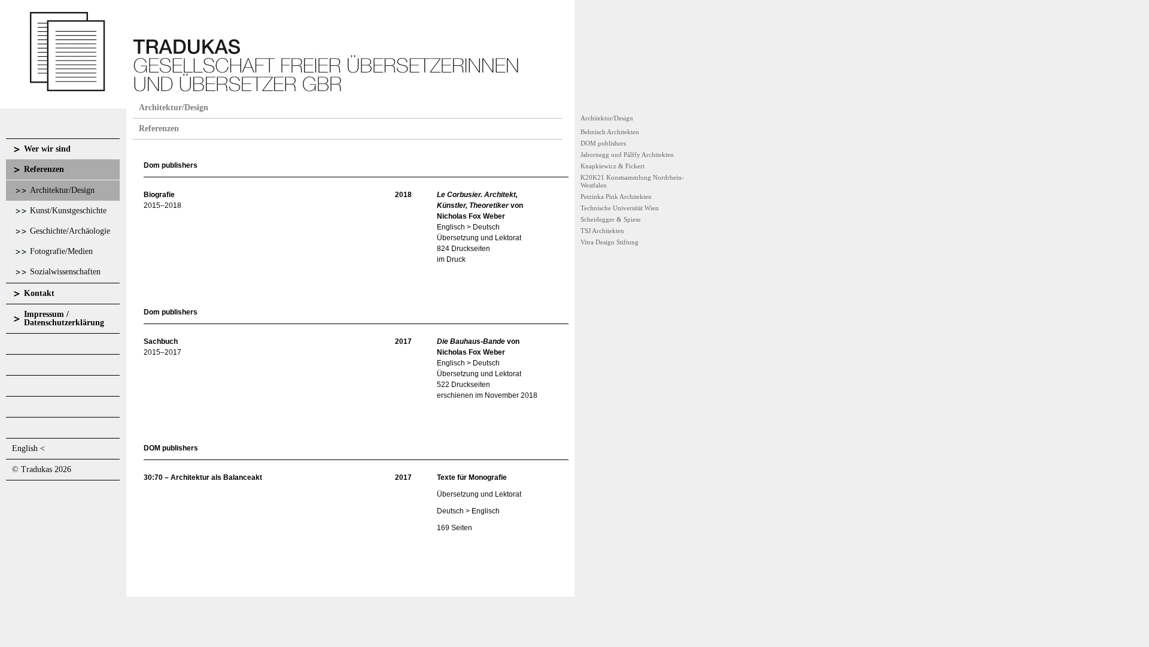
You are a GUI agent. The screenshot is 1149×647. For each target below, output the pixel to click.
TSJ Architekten (602, 230)
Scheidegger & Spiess (610, 219)
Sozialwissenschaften (65, 271)
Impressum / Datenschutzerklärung (64, 318)
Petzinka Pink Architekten (616, 196)
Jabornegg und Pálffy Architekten (627, 154)
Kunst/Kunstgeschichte (68, 210)
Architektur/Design (62, 190)
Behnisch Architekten (609, 131)
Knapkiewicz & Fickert (612, 166)
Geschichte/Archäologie (70, 230)
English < (28, 448)
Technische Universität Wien (619, 207)
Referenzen (44, 169)
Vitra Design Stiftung (609, 242)
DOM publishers (603, 143)
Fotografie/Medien (61, 251)
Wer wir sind (47, 148)
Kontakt (39, 293)
